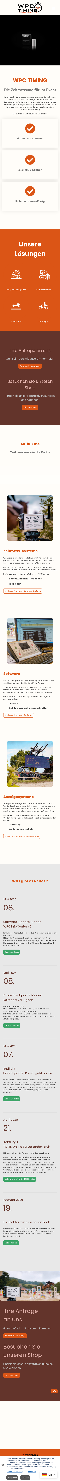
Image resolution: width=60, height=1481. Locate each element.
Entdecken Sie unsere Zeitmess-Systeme (23, 591)
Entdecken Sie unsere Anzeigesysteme (22, 836)
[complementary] (48, 1474)
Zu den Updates (12, 952)
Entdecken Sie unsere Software (19, 715)
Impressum (32, 1472)
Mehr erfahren (11, 1243)
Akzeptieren (12, 1478)
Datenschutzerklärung (15, 1472)
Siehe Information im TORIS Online (20, 1179)
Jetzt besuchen (30, 407)
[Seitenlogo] (30, 7)
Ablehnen (25, 1478)
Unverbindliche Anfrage (30, 366)
